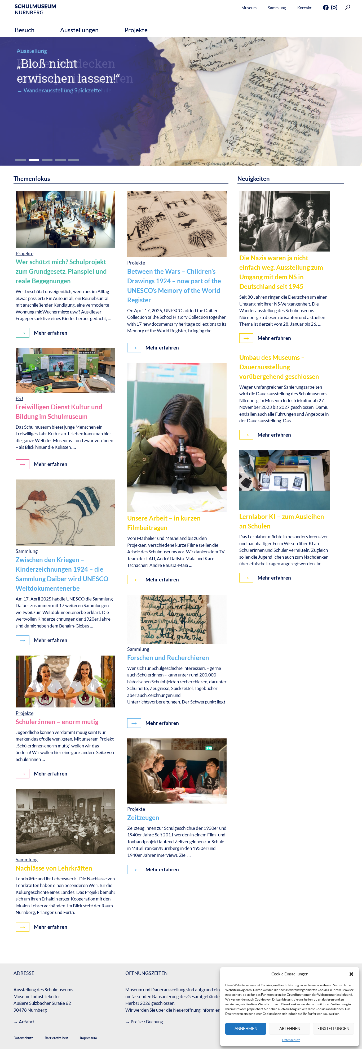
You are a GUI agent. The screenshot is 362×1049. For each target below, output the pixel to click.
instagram (329, 8)
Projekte (136, 30)
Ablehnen (289, 1028)
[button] (351, 974)
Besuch (24, 30)
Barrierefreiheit (56, 1038)
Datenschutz (291, 1040)
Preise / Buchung (147, 1021)
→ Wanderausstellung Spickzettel (60, 90)
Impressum (88, 1038)
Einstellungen (333, 1028)
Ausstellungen (79, 30)
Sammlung (277, 8)
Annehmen (246, 1028)
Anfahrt (26, 1021)
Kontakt (304, 8)
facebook (321, 8)
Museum (249, 8)
